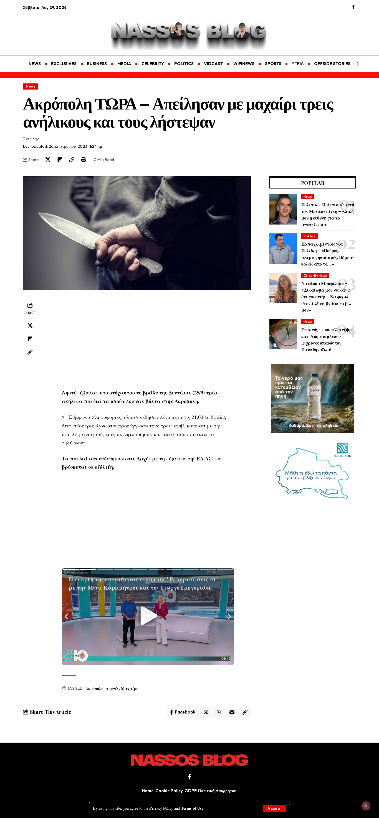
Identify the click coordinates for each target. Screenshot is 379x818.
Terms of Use (192, 808)
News (31, 86)
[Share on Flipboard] (59, 159)
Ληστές (112, 688)
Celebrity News (315, 275)
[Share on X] (47, 159)
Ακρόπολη (94, 688)
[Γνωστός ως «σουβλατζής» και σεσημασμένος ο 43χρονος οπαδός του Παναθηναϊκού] (283, 334)
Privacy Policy (161, 808)
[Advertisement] (49, 29)
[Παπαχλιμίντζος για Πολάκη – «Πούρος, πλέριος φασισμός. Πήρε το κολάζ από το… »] (283, 248)
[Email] (232, 712)
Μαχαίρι (129, 688)
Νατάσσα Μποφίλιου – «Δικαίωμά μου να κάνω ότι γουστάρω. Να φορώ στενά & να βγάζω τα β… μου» (326, 296)
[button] (274, 808)
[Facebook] (353, 7)
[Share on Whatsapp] (219, 712)
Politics (309, 236)
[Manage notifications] (366, 805)
